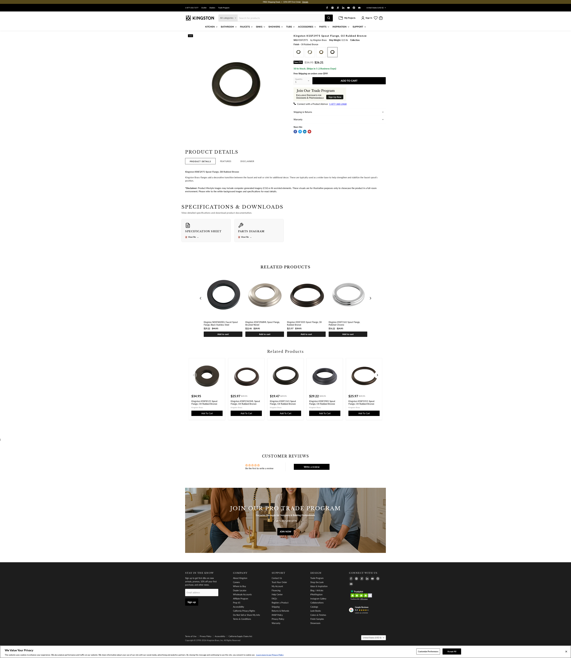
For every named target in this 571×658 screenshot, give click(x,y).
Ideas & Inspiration (319, 586)
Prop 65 (236, 602)
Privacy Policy (278, 619)
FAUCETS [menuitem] (245, 26)
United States (374, 8)
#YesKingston (316, 594)
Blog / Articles (316, 590)
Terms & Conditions (242, 619)
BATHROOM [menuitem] (227, 26)
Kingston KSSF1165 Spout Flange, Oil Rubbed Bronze (283, 402)
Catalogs (314, 607)
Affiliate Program (240, 598)
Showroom (315, 623)
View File (193, 237)
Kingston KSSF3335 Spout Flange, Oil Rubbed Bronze (304, 323)
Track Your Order (279, 582)
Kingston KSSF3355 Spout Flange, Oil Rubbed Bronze (361, 402)
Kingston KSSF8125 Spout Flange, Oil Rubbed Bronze (204, 402)
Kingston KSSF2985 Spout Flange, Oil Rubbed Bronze (322, 402)
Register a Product (280, 602)
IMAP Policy (277, 615)
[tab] (200, 161)
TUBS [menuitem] (289, 26)
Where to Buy (239, 586)
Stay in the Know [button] (199, 573)
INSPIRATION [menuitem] (339, 26)
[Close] (566, 651)
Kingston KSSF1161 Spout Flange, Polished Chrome (344, 323)
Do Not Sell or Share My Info (246, 615)
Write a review (312, 466)
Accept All (451, 651)
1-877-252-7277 (191, 8)
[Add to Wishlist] (283, 36)
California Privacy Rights (244, 611)
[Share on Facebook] (295, 131)
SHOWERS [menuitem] (274, 26)
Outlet (203, 8)
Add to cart (223, 334)
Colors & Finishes (318, 615)
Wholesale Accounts (242, 594)
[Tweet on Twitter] (300, 131)
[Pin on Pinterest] (309, 131)
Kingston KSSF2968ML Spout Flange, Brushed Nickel (262, 323)
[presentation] (201, 298)
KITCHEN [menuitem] (210, 26)
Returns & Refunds (280, 611)
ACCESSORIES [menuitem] (305, 26)
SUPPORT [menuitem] (358, 26)
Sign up (192, 602)
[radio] (299, 52)
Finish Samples (317, 619)
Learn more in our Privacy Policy (270, 655)
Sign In (368, 18)
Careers (236, 582)
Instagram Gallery (318, 598)
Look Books (315, 611)
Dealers (212, 8)
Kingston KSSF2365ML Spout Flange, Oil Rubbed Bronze (245, 402)
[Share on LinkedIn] (304, 131)
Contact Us (277, 578)
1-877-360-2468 (338, 104)
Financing (276, 590)
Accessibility (238, 607)
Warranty (276, 623)
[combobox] (281, 18)
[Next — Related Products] (377, 375)
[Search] (329, 18)
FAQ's (274, 598)
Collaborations (317, 602)
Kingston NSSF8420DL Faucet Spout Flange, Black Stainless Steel (221, 323)
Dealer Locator (239, 590)
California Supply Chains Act (240, 636)
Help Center (277, 594)
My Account (277, 586)
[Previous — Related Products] (193, 375)
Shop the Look (317, 582)
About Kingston (240, 578)
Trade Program (223, 8)
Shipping (276, 607)
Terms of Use (190, 636)
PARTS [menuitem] (322, 26)
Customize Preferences (428, 651)
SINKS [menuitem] (259, 26)
